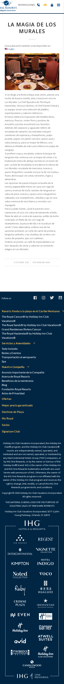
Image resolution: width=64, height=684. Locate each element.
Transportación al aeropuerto (19, 357)
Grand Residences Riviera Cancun (21, 329)
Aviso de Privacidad (13, 393)
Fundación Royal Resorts (16, 389)
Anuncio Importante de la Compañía (23, 372)
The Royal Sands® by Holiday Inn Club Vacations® (31, 325)
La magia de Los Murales (32, 28)
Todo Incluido (10, 348)
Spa (4, 361)
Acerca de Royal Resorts (16, 376)
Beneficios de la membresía (17, 380)
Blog (4, 384)
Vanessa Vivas (43, 262)
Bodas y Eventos (11, 353)
